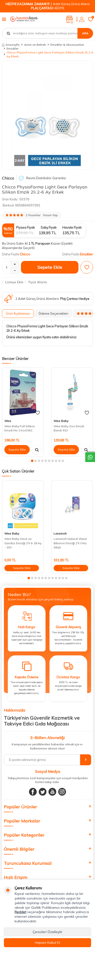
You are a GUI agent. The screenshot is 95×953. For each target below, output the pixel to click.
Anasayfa (12, 44)
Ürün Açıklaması (18, 313)
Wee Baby (61, 421)
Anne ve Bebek (35, 44)
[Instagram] (62, 792)
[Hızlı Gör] (36, 449)
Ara (85, 33)
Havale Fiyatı (72, 227)
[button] (32, 461)
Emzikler (13, 48)
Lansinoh (60, 533)
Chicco (8, 178)
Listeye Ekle (14, 282)
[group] (47, 115)
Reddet (20, 912)
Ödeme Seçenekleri (53, 313)
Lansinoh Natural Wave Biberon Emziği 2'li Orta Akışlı (70, 543)
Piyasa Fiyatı (25, 227)
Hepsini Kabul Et (47, 942)
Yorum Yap (50, 215)
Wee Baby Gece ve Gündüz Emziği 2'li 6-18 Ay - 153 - (22, 543)
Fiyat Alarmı (37, 282)
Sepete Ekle (50, 267)
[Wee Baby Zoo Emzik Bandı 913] (72, 392)
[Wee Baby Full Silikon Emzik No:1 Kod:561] (22, 392)
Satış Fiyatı (49, 227)
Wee (7, 421)
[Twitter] (43, 792)
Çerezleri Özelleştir (47, 932)
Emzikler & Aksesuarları (67, 44)
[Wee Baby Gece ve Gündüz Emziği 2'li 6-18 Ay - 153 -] (22, 505)
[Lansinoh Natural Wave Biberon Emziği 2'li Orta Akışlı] (72, 505)
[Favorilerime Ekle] (38, 413)
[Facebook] (33, 792)
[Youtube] (52, 792)
